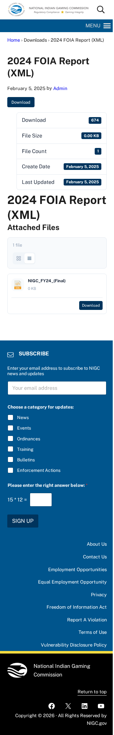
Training (25, 449)
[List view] (29, 258)
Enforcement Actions (38, 470)
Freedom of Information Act (77, 607)
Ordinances (28, 438)
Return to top (92, 691)
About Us (97, 544)
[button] (93, 25)
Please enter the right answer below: (48, 485)
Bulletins (26, 459)
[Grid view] (19, 258)
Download (20, 102)
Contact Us (95, 556)
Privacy (99, 594)
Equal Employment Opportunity (72, 581)
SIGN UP (23, 521)
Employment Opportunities (77, 569)
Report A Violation (87, 619)
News (23, 417)
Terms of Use (93, 632)
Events (24, 427)
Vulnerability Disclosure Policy (74, 645)
